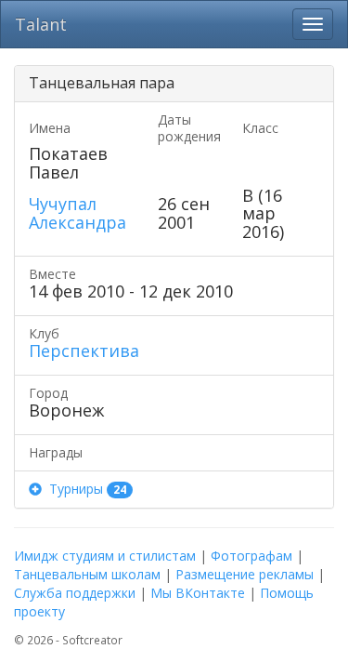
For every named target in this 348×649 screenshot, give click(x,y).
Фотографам (251, 555)
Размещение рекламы (244, 574)
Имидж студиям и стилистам (105, 555)
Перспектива (84, 350)
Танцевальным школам (87, 574)
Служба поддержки (74, 593)
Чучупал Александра (77, 212)
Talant (41, 24)
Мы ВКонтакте (197, 593)
